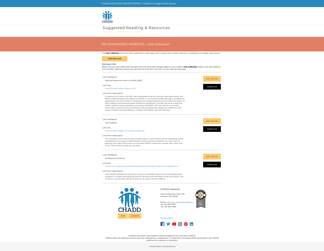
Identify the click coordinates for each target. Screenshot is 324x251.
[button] (114, 88)
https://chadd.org (168, 246)
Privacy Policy (166, 218)
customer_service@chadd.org (179, 202)
